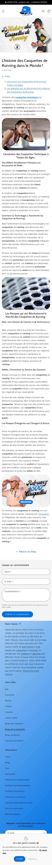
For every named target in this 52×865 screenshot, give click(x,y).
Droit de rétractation (14, 808)
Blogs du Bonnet (12, 735)
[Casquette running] (26, 491)
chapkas (25, 653)
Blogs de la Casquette (15, 729)
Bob (7, 689)
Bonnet (8, 700)
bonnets (34, 650)
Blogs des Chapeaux (14, 723)
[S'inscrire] (44, 833)
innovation (44, 514)
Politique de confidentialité (17, 780)
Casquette (9, 695)
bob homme (27, 647)
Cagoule (8, 712)
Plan (7, 768)
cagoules (36, 653)
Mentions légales (12, 814)
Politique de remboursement (17, 785)
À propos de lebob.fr (14, 741)
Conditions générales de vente (18, 803)
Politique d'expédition (14, 791)
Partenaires (10, 774)
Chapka (8, 706)
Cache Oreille (11, 718)
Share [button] (7, 76)
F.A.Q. (7, 757)
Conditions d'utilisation (15, 797)
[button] (3, 11)
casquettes (21, 650)
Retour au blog (27, 551)
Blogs (7, 762)
